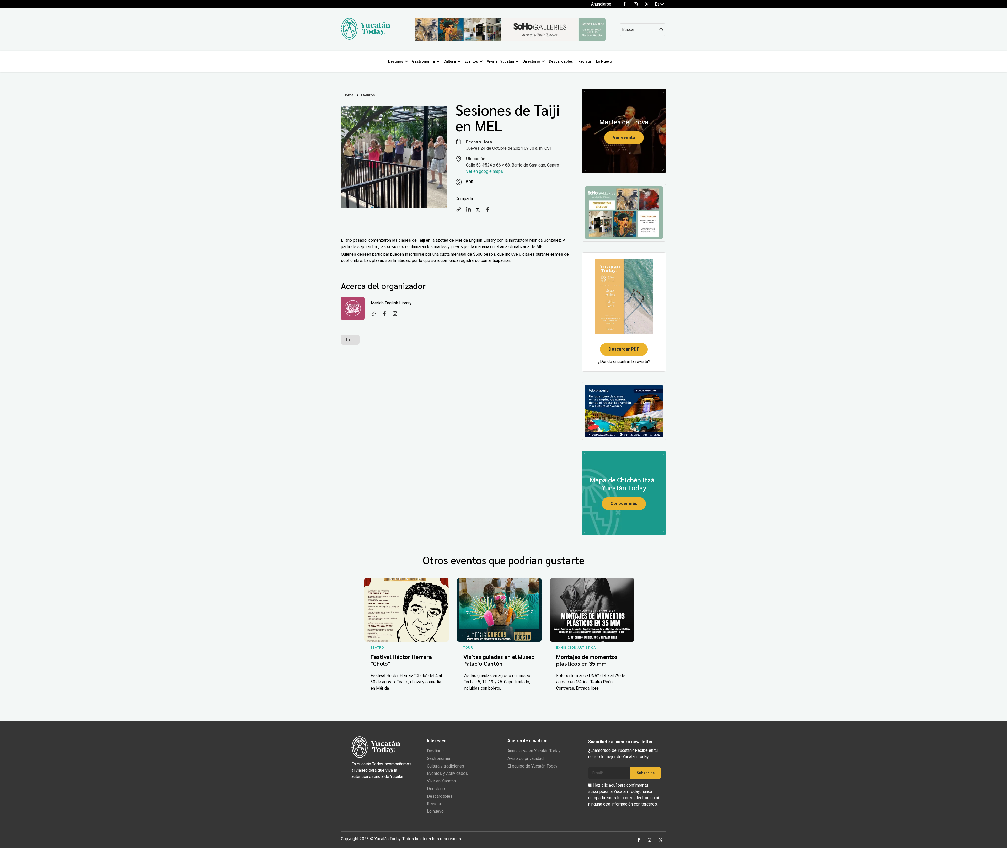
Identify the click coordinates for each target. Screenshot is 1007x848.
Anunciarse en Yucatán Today (533, 750)
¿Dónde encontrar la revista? (624, 361)
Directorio (531, 61)
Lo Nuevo (604, 61)
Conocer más (623, 503)
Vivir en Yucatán (500, 61)
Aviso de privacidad (525, 758)
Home (349, 95)
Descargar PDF (624, 349)
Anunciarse (601, 4)
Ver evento (624, 137)
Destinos (395, 61)
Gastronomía (438, 758)
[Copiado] (459, 210)
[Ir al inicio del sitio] (365, 38)
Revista (584, 61)
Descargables (561, 61)
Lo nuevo (435, 811)
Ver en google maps (484, 171)
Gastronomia (423, 61)
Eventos (471, 61)
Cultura (449, 61)
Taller (350, 339)
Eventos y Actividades (447, 773)
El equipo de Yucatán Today (532, 766)
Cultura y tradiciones (445, 766)
